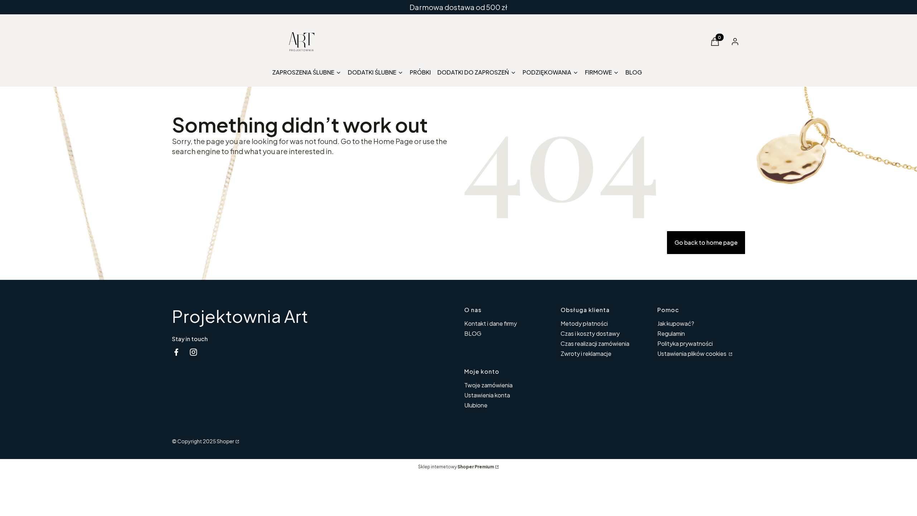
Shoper (225, 441)
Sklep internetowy (456, 466)
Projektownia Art (240, 316)
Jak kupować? (675, 323)
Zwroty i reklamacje (586, 353)
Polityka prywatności (685, 343)
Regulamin (671, 333)
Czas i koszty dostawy (590, 333)
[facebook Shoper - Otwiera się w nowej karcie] (176, 352)
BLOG (472, 333)
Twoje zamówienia (488, 385)
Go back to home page (706, 242)
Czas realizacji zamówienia (595, 343)
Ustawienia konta (487, 395)
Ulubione (476, 405)
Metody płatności (584, 323)
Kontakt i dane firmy (490, 323)
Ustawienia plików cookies (692, 353)
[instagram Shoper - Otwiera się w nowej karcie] (193, 352)
